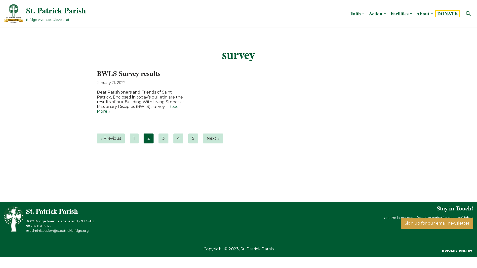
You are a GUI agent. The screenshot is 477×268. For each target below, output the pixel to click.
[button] (363, 13)
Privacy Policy (457, 251)
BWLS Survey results (128, 73)
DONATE (447, 13)
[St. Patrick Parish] (15, 230)
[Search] (468, 13)
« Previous (111, 138)
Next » (213, 138)
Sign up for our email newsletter (437, 223)
